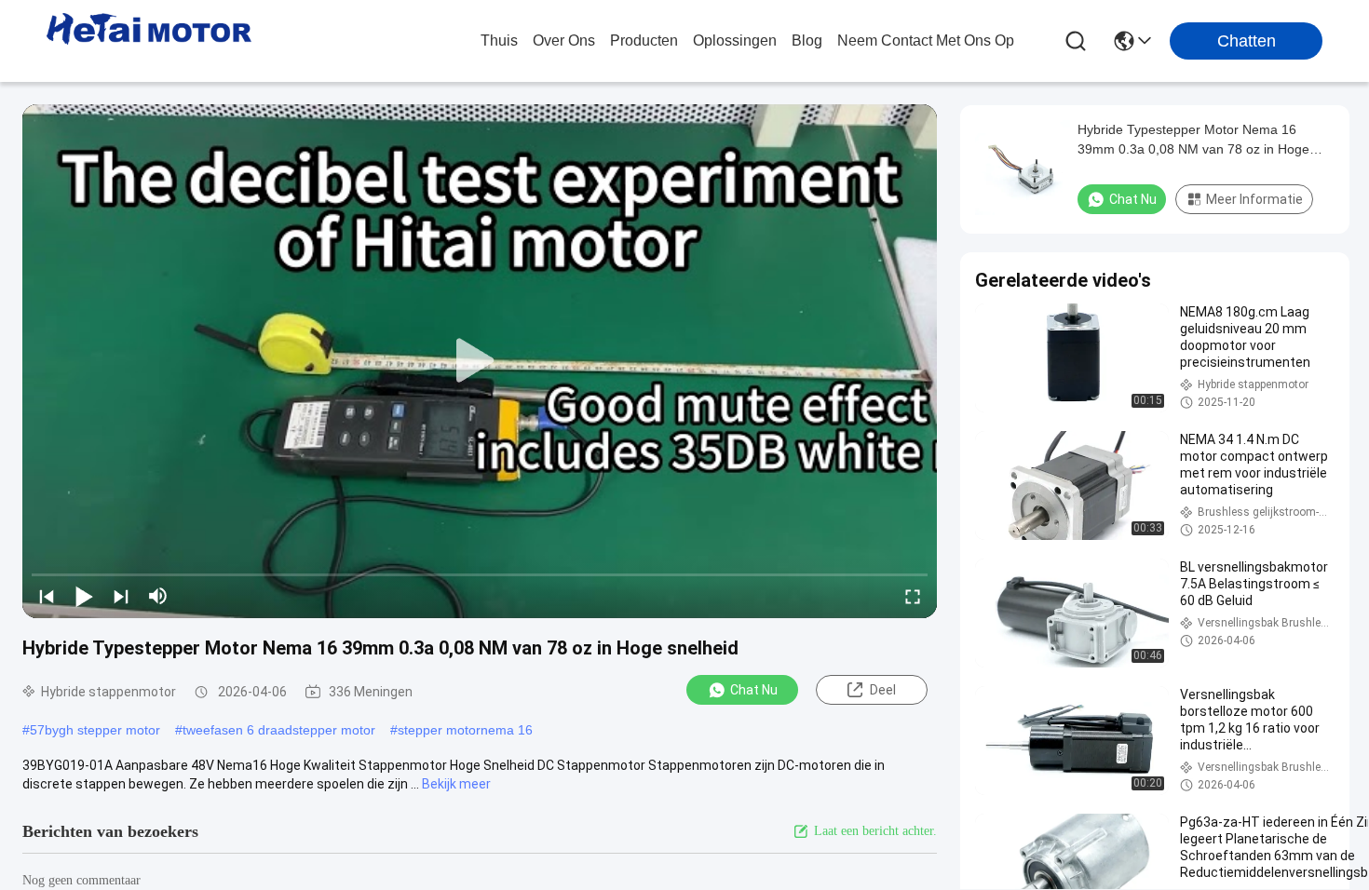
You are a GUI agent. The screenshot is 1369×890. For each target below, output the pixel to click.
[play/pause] (83, 596)
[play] (479, 361)
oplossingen (735, 40)
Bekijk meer (456, 783)
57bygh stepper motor (95, 729)
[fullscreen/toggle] (912, 596)
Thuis (499, 40)
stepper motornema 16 (465, 729)
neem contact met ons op (925, 40)
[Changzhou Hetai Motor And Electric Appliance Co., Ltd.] (149, 41)
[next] (121, 596)
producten (644, 40)
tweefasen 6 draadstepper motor (279, 729)
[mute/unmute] (158, 596)
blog (807, 40)
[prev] (46, 596)
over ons (564, 40)
